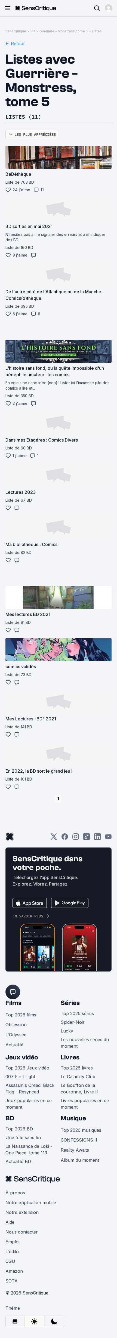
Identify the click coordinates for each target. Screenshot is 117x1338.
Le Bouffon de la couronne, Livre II (79, 1089)
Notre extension (22, 1212)
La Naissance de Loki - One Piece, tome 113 (28, 1149)
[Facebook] (64, 838)
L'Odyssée (15, 1034)
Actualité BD (18, 1161)
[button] (108, 8)
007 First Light (20, 1076)
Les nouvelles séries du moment (85, 1043)
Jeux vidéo (21, 1057)
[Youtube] (108, 838)
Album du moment (80, 1160)
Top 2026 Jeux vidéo (27, 1068)
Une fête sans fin (23, 1137)
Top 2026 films (20, 1015)
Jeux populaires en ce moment (28, 1104)
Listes (97, 31)
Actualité (14, 1044)
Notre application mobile (30, 1202)
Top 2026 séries (77, 1013)
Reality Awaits (75, 1150)
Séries (70, 1003)
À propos (15, 1192)
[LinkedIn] (97, 838)
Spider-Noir (73, 1022)
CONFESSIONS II (79, 1140)
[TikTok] (86, 838)
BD (32, 31)
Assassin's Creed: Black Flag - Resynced (29, 1089)
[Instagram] (75, 838)
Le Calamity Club (78, 1076)
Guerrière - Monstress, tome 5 (63, 31)
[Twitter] (54, 838)
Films (13, 1003)
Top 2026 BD (19, 1129)
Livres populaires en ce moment (85, 1104)
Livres (70, 1057)
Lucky (67, 1031)
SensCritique (15, 31)
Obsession (16, 1024)
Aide (9, 1222)
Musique (73, 1118)
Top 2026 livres (77, 1068)
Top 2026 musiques (81, 1130)
